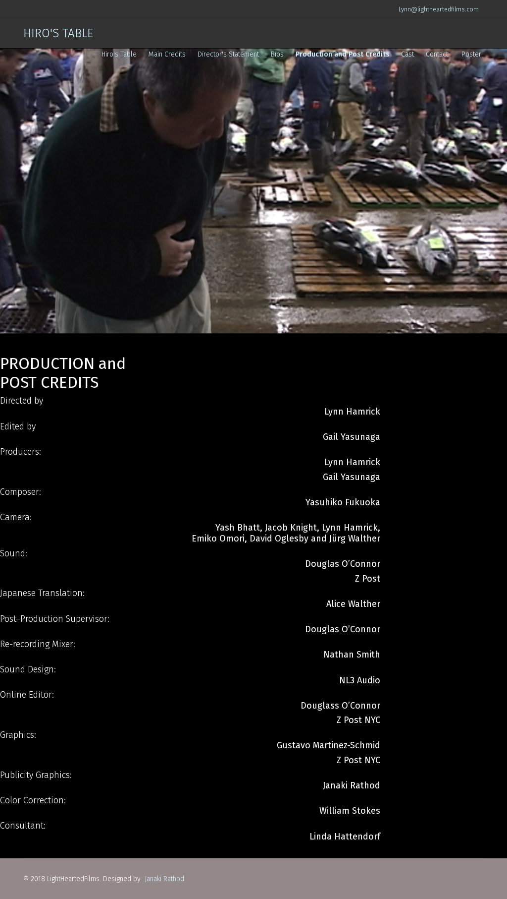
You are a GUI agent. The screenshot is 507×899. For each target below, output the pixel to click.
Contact (437, 54)
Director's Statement (228, 54)
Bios (277, 54)
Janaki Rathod (163, 879)
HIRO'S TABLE (58, 33)
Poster (471, 54)
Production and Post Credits (342, 54)
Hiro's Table (119, 54)
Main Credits (167, 54)
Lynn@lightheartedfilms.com (439, 9)
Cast (407, 54)
